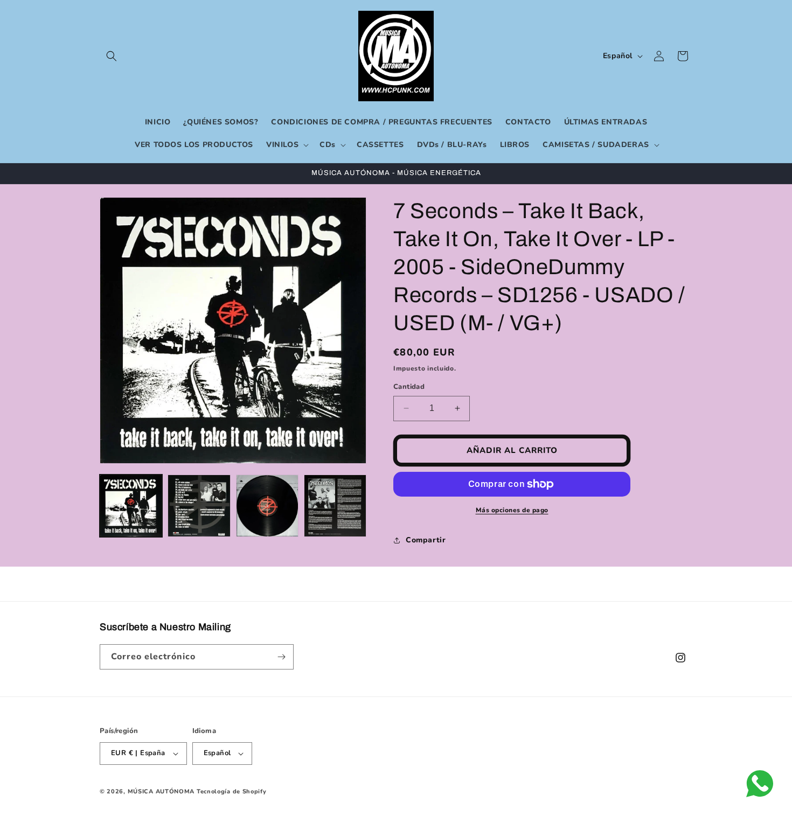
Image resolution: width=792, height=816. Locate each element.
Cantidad (409, 387)
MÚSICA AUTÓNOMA (161, 791)
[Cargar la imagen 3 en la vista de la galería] (267, 506)
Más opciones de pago (512, 510)
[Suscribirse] (281, 656)
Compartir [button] (426, 540)
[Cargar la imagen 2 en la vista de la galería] (199, 506)
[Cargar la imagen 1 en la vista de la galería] (131, 506)
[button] (111, 56)
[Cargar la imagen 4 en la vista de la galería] (335, 506)
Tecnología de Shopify (232, 791)
